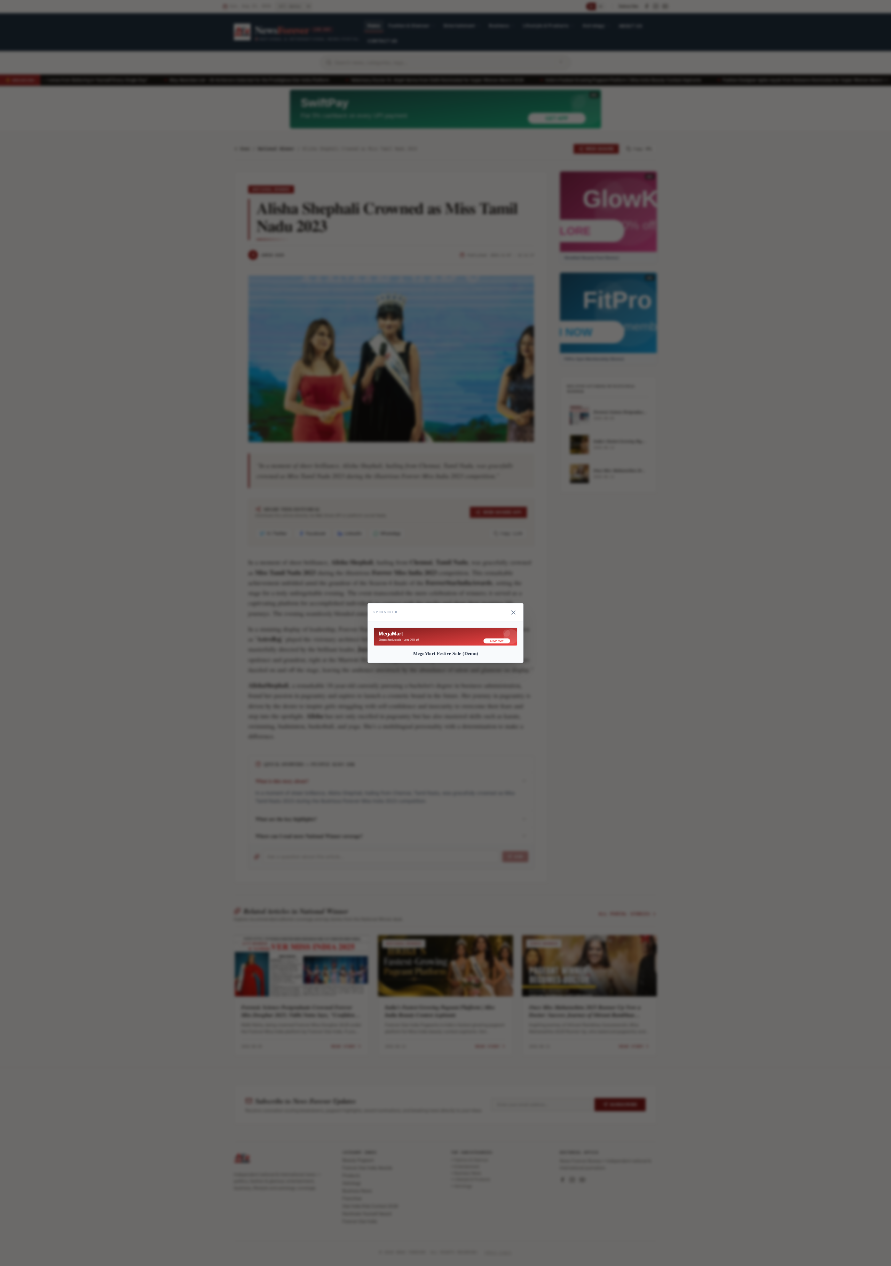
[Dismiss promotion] (513, 612)
